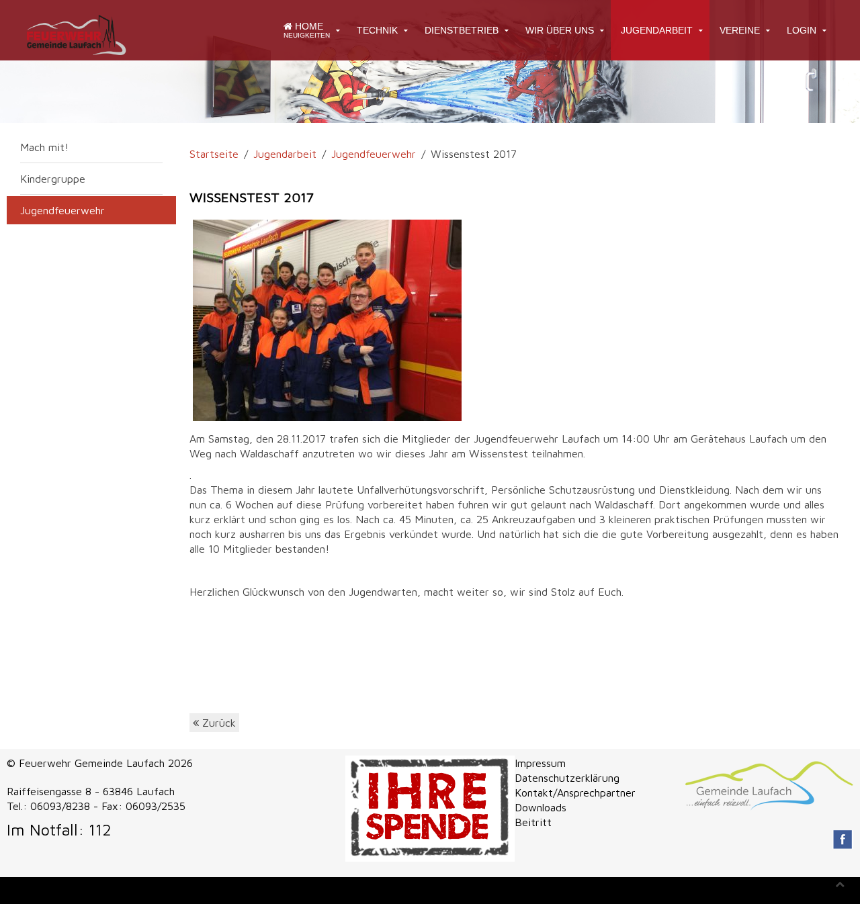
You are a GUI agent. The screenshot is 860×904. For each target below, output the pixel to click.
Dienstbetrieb (462, 30)
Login (801, 30)
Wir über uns (559, 30)
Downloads (540, 807)
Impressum (540, 763)
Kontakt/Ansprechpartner (575, 792)
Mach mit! (44, 147)
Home (307, 30)
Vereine (740, 30)
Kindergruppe (52, 179)
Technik (377, 30)
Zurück (217, 723)
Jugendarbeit (657, 30)
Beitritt (533, 822)
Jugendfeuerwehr (373, 154)
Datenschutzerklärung (567, 778)
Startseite (214, 154)
